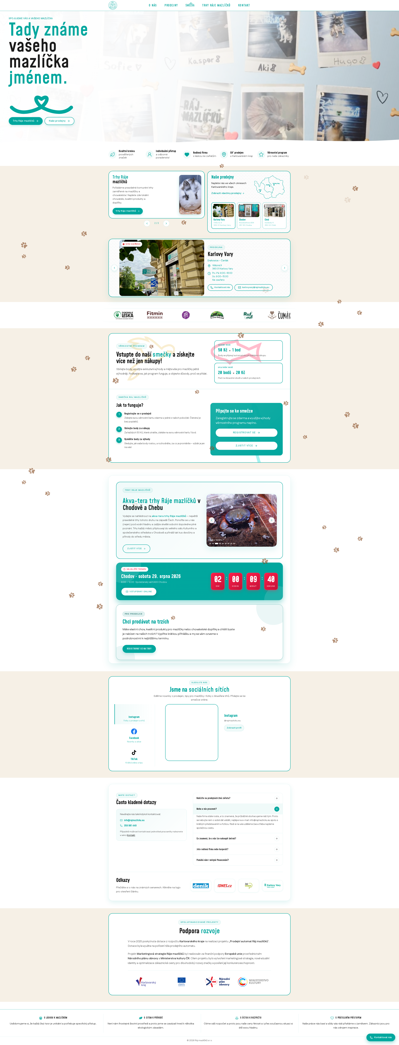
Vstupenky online (141, 591)
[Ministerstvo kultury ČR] (253, 982)
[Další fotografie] (272, 520)
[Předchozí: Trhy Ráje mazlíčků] (147, 223)
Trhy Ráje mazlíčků (216, 5)
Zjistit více (244, 445)
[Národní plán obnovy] (217, 982)
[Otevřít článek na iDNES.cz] (224, 885)
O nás (153, 5)
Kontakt (244, 5)
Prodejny (171, 5)
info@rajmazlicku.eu (134, 820)
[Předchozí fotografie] (212, 520)
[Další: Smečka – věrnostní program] (166, 223)
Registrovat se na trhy (139, 648)
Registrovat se (244, 432)
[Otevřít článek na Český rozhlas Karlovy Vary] (272, 885)
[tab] (210, 543)
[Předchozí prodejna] (114, 268)
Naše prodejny (57, 121)
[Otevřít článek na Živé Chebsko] (248, 885)
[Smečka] (190, 5)
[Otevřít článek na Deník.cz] (200, 885)
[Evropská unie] (182, 982)
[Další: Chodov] (284, 268)
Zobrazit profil (234, 727)
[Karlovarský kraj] (146, 982)
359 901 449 (130, 825)
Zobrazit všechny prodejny (226, 193)
